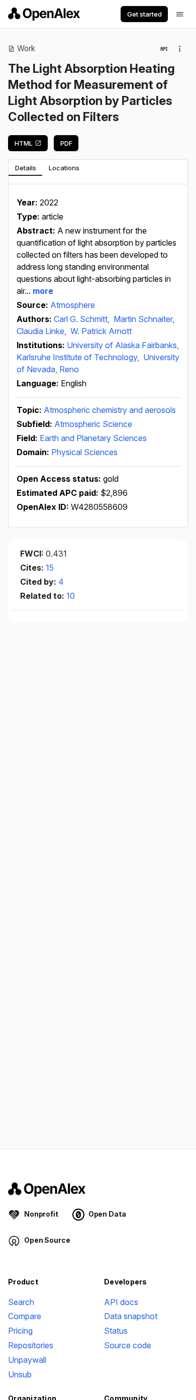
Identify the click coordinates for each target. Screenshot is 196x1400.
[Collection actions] (180, 49)
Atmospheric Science (93, 424)
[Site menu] (180, 14)
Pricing (20, 1331)
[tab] (25, 168)
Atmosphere (72, 305)
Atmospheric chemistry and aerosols (110, 410)
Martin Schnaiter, (144, 319)
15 (50, 568)
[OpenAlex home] (44, 14)
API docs (121, 1302)
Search (21, 1302)
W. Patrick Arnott (101, 331)
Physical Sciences (84, 452)
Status (116, 1331)
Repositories (30, 1345)
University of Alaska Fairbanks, (123, 345)
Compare (24, 1316)
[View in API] (164, 49)
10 (70, 596)
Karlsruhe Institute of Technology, (79, 357)
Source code (127, 1345)
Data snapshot (130, 1316)
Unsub (20, 1374)
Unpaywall (27, 1360)
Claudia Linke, (42, 331)
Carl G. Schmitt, (83, 319)
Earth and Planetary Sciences (93, 438)
